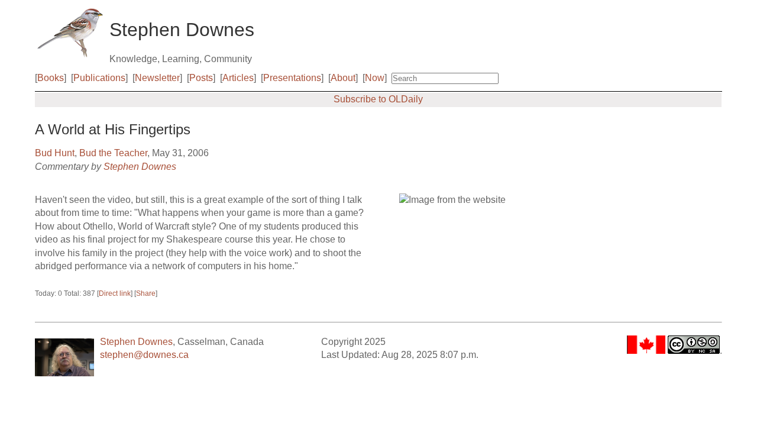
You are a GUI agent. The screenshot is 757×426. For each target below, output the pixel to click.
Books (50, 78)
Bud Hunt (55, 153)
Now (374, 78)
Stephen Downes (139, 167)
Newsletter (157, 78)
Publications (99, 78)
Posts (201, 78)
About (343, 78)
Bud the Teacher (113, 153)
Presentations (292, 78)
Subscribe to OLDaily (378, 99)
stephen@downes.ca (144, 355)
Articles (238, 78)
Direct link (115, 293)
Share (146, 293)
